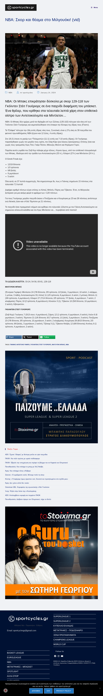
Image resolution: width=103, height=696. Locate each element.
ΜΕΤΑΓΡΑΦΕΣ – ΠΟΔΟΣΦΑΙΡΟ (68, 630)
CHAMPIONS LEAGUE (63, 640)
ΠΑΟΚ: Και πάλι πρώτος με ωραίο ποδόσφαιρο (22, 458)
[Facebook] (55, 656)
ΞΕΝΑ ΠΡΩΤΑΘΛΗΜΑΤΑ (64, 635)
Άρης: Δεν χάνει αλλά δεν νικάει (17, 483)
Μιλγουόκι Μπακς (58, 344)
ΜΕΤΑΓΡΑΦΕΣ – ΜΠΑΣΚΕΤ (20, 667)
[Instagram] (58, 656)
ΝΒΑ (67, 344)
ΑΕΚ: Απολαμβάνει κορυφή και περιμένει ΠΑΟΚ (22, 495)
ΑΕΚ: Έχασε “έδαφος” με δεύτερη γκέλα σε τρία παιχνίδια (26, 454)
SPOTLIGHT (12, 671)
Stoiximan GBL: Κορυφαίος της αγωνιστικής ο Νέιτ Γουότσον (27, 487)
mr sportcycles (26, 93)
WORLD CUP (59, 644)
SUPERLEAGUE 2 (61, 621)
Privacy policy (63, 691)
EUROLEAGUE (14, 657)
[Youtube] (62, 656)
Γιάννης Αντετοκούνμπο (20, 344)
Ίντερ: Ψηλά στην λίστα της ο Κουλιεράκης (20, 491)
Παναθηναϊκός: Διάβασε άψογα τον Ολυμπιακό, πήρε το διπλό (28, 499)
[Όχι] (100, 688)
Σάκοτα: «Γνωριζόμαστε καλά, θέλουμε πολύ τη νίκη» (24, 475)
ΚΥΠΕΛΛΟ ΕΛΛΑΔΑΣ (63, 626)
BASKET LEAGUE (15, 653)
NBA (10, 93)
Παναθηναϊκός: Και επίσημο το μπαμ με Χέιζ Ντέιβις (24, 467)
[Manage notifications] (6, 690)
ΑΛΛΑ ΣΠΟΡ (13, 676)
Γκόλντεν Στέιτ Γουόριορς (40, 344)
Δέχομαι (36, 691)
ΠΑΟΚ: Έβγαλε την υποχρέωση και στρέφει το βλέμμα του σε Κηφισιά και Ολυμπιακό (36, 463)
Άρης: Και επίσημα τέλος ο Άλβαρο (18, 471)
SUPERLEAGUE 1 (61, 616)
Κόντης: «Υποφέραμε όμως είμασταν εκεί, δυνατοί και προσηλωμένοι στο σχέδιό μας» (36, 479)
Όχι (48, 691)
